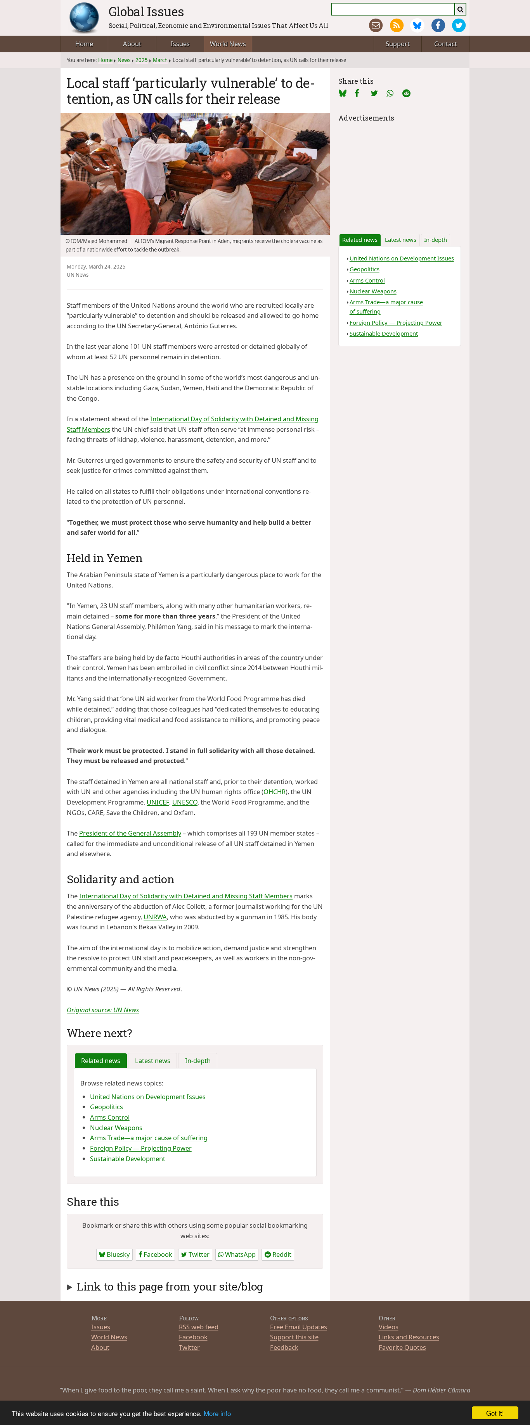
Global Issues (146, 11)
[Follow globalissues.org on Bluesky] (417, 25)
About (132, 43)
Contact (445, 43)
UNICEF (158, 802)
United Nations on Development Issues (148, 1096)
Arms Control (110, 1117)
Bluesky (117, 1254)
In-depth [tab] (198, 1060)
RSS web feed (198, 1326)
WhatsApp (239, 1254)
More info (217, 1413)
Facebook (157, 1254)
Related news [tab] (100, 1060)
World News (228, 43)
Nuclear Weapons (116, 1127)
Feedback (284, 1347)
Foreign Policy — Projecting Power (141, 1148)
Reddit (281, 1254)
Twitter (198, 1254)
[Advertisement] (399, 172)
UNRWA (155, 916)
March (160, 60)
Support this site (294, 1336)
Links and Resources (409, 1336)
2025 (141, 60)
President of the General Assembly (130, 833)
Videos (388, 1326)
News (124, 60)
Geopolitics (106, 1106)
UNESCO (184, 802)
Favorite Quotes (402, 1347)
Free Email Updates (298, 1326)
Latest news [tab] (152, 1060)
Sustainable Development (127, 1158)
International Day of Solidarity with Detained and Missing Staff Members (186, 895)
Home (84, 43)
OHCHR (274, 791)
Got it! (495, 1413)
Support (398, 43)
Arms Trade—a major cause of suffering (149, 1137)
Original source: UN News (103, 1009)
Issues (180, 43)
